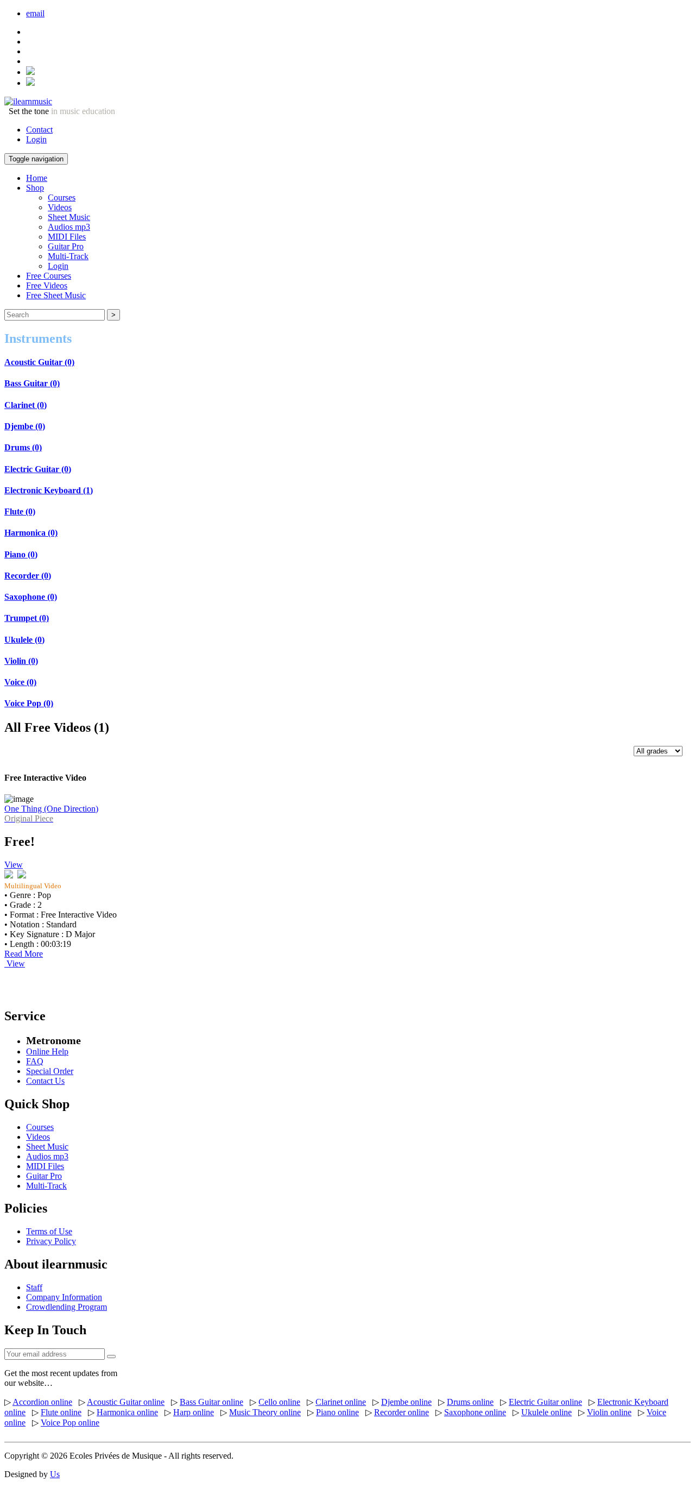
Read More (23, 953)
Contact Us (45, 1080)
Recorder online (401, 1412)
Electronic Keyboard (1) (48, 490)
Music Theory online (265, 1412)
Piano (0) (20, 554)
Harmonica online (127, 1412)
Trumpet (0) (26, 618)
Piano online (337, 1412)
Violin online (609, 1412)
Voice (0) (20, 682)
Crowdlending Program (66, 1306)
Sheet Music (69, 217)
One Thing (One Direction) (51, 813)
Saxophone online (475, 1412)
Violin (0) (21, 660)
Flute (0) (19, 511)
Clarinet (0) (25, 405)
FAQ (34, 1061)
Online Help (47, 1051)
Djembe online (406, 1402)
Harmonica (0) (31, 532)
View (13, 864)
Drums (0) (23, 447)
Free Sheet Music (56, 295)
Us (55, 1474)
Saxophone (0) (30, 596)
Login (36, 139)
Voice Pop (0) (28, 703)
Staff (34, 1287)
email (35, 13)
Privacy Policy (51, 1241)
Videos (60, 207)
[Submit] (111, 1356)
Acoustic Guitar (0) (39, 362)
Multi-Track (68, 256)
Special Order (49, 1071)
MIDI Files (67, 236)
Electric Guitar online (545, 1402)
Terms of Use (49, 1231)
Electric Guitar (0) (37, 469)
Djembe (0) (24, 426)
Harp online (193, 1412)
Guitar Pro (66, 246)
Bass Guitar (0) (32, 383)
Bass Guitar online (211, 1402)
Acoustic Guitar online (126, 1402)
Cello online (279, 1402)
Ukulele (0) (24, 639)
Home (36, 178)
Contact (39, 129)
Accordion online (42, 1402)
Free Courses (48, 275)
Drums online (470, 1402)
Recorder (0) (27, 575)
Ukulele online (546, 1412)
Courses (61, 197)
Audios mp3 (69, 226)
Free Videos (46, 285)
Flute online (61, 1412)
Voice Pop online (70, 1422)
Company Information (64, 1297)
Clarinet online (340, 1402)
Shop (35, 187)
